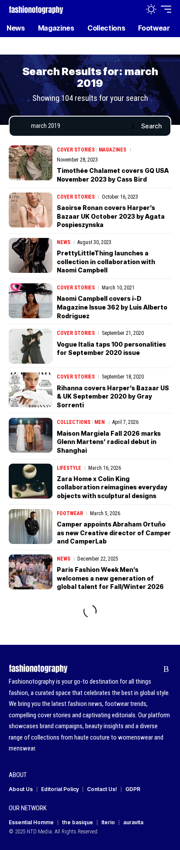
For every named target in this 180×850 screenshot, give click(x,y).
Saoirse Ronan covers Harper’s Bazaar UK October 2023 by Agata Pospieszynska (111, 216)
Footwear (70, 513)
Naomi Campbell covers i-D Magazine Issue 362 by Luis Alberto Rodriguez (112, 307)
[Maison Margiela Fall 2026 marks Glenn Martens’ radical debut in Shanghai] (30, 435)
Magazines (112, 150)
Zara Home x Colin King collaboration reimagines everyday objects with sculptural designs (112, 487)
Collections (73, 422)
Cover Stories (76, 150)
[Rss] (166, 669)
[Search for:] (78, 126)
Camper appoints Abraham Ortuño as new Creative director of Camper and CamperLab (114, 532)
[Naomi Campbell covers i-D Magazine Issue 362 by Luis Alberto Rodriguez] (30, 300)
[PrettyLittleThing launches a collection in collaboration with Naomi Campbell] (30, 255)
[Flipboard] (152, 669)
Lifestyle (69, 468)
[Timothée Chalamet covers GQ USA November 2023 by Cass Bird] (30, 162)
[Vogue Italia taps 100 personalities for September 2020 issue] (30, 346)
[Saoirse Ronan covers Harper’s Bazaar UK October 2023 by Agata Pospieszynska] (30, 210)
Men (99, 422)
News (63, 242)
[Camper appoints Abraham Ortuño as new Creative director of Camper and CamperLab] (30, 526)
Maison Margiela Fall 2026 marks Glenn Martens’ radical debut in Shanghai (109, 442)
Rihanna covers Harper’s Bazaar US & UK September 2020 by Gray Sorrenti (113, 396)
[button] (132, 9)
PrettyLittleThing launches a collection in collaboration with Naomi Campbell (106, 261)
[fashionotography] (36, 9)
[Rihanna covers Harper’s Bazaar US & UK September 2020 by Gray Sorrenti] (30, 389)
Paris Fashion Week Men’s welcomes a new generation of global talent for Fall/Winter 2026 (110, 578)
